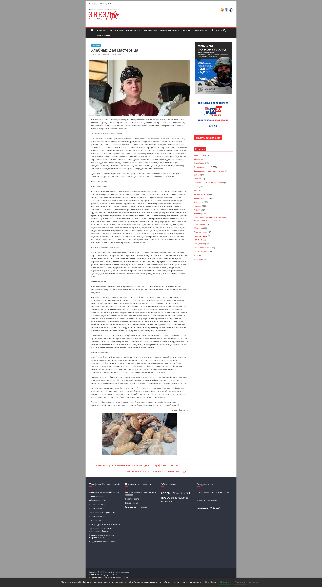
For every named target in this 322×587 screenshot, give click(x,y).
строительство (179, 497)
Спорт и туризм (200, 251)
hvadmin (107, 54)
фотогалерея (116, 30)
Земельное (198, 202)
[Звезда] (92, 30)
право (165, 497)
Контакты (221, 30)
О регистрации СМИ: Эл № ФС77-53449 (213, 492)
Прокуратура (199, 243)
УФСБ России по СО (97, 520)
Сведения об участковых (136, 507)
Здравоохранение (201, 198)
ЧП (195, 255)
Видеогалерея (133, 30)
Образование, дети (97, 500)
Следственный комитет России (102, 541)
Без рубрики (199, 163)
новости (197, 214)
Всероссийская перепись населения (209, 171)
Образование (199, 224)
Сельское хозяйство (202, 247)
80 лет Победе (200, 155)
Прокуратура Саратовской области (104, 524)
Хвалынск (168, 493)
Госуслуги (198, 178)
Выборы (197, 175)
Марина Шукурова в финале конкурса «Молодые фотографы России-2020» (134, 465)
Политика (198, 240)
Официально (103, 35)
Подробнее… (254, 582)
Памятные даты (200, 232)
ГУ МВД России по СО (98, 504)
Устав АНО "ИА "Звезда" (207, 500)
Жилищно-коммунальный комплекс (104, 492)
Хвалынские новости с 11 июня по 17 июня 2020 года (157, 471)
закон (185, 492)
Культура (198, 210)
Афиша (186, 30)
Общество (96, 46)
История (197, 206)
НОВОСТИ (100, 30)
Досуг (196, 186)
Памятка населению (133, 499)
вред (177, 493)
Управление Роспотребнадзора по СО (105, 512)
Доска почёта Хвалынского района (209, 182)
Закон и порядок (201, 194)
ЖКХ (195, 190)
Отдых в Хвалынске (170, 30)
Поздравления (150, 30)
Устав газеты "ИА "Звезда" (208, 508)
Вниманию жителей (203, 30)
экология (166, 501)
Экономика (198, 259)
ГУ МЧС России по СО (98, 508)
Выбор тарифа (131, 503)
